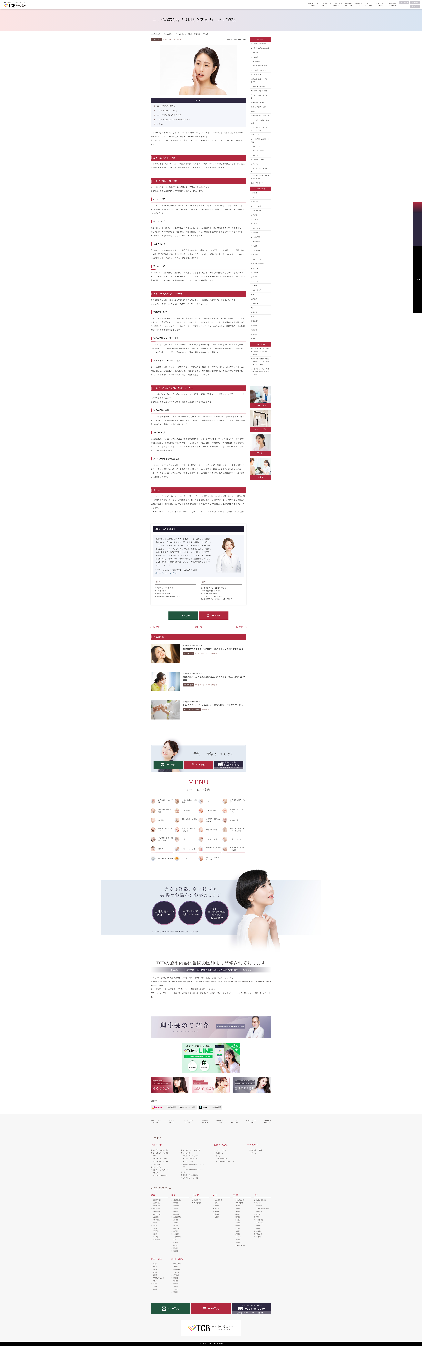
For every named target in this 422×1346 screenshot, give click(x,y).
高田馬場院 (156, 1208)
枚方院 (258, 1214)
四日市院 (238, 1237)
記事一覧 (198, 627)
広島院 (155, 1269)
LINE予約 (171, 765)
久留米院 (176, 1272)
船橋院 (175, 1242)
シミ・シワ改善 (256, 206)
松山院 (155, 1283)
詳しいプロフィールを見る (166, 573)
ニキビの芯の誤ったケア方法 (169, 115)
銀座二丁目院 (157, 1214)
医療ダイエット (235, 839)
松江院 (155, 1275)
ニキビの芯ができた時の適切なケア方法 (173, 120)
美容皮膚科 (254, 321)
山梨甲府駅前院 (241, 1245)
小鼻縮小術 (254, 303)
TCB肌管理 (170, 1107)
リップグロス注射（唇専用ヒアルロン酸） (260, 177)
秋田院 (217, 1217)
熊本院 (175, 1278)
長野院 (238, 1225)
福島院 (217, 1203)
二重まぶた (186, 839)
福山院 (155, 1272)
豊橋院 (238, 1211)
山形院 (217, 1214)
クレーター (254, 197)
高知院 (155, 1286)
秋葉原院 (155, 1217)
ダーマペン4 (255, 134)
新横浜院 (176, 1206)
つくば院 (176, 1234)
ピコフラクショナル (257, 151)
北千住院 (155, 1237)
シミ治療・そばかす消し (165, 801)
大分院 (175, 1289)
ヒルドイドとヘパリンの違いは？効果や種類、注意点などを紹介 (260, 371)
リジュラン (254, 285)
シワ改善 (254, 215)
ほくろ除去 (254, 272)
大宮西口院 (177, 1217)
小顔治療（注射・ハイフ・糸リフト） (237, 830)
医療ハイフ (254, 294)
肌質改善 (254, 330)
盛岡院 (217, 1211)
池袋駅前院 (156, 1211)
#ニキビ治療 (156, 39)
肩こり (160, 849)
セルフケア (254, 219)
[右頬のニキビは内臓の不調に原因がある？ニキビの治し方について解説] (198, 682)
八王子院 (155, 1231)
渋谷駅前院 (156, 1220)
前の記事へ (157, 627)
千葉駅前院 (177, 1237)
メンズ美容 (404, 2)
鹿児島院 (176, 1275)
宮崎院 (175, 1281)
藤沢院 (175, 1211)
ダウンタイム (255, 228)
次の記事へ (240, 627)
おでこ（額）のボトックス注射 (260, 121)
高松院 (155, 1281)
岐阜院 (238, 1214)
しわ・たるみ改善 (257, 210)
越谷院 (175, 1225)
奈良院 (258, 1231)
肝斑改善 (254, 334)
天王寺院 (259, 1206)
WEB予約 (215, 615)
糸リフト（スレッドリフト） (213, 858)
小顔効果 (254, 299)
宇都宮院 (176, 1228)
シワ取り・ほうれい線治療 (213, 820)
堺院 (257, 1217)
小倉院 (175, 1266)
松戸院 (175, 1245)
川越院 (175, 1223)
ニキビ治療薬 (255, 237)
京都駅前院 (259, 1220)
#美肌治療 (205, 710)
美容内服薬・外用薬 (165, 858)
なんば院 (259, 1203)
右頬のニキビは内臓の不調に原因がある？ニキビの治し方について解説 (260, 361)
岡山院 (155, 1264)
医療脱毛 (415, 6)
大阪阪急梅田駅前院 (262, 1208)
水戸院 (175, 1231)
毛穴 (252, 308)
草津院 (258, 1237)
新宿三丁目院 (157, 1200)
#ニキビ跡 (177, 39)
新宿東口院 (156, 1203)
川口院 (175, 1220)
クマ (207, 801)
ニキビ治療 (186, 811)
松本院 (238, 1228)
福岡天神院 (177, 1264)
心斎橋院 (259, 1211)
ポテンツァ (254, 164)
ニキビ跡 (254, 246)
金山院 (238, 1206)
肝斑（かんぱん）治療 (237, 801)
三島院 (238, 1223)
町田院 (155, 1225)
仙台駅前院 (218, 1200)
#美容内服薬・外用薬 (192, 710)
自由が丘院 (156, 1240)
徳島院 (155, 1289)
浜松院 (238, 1220)
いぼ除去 (254, 193)
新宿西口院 (156, 1206)
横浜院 (175, 1203)
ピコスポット (255, 255)
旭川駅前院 (197, 1203)
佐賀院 (175, 1286)
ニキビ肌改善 (255, 241)
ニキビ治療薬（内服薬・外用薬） (260, 140)
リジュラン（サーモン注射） (259, 170)
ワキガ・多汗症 (211, 839)
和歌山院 (259, 1234)
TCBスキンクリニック (186, 1107)
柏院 (174, 1240)
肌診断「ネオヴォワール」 (237, 811)
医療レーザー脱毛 (188, 849)
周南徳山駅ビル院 (158, 1278)
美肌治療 (254, 325)
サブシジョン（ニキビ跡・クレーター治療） (260, 129)
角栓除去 (161, 820)
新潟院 (238, 1234)
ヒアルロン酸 (255, 250)
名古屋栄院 (239, 1203)
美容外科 (415, 2)
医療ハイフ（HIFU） (258, 183)
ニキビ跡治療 (211, 811)
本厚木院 (176, 1214)
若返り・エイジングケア (165, 830)
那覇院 (175, 1292)
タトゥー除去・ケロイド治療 (237, 849)
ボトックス (254, 281)
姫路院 (258, 1228)
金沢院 (238, 1231)
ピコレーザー (255, 155)
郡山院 (217, 1206)
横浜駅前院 (177, 1200)
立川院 (155, 1228)
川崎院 (175, 1208)
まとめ (160, 124)
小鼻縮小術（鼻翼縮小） (213, 849)
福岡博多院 (177, 1269)
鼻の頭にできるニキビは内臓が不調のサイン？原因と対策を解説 (260, 351)
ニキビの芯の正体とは (166, 106)
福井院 (238, 1242)
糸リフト (254, 316)
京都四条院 (259, 1223)
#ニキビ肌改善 (211, 653)
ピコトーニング (256, 146)
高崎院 (175, 1248)
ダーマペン (254, 224)
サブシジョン (255, 202)
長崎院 (175, 1283)
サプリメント (187, 858)
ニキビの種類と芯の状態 (167, 111)
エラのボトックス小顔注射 (260, 115)
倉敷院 (155, 1266)
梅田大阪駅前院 (261, 1200)
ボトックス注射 (211, 830)
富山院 (238, 1240)
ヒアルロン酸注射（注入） (188, 830)
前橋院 (175, 1251)
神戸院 (258, 1225)
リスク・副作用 (256, 290)
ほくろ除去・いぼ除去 (189, 820)
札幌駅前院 (197, 1200)
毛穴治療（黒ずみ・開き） (165, 811)
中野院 (155, 1223)
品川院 (155, 1234)
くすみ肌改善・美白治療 (189, 801)
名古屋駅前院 (240, 1200)
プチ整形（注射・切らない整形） (165, 839)
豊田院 (238, 1208)
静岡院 (238, 1217)
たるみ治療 (234, 820)
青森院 (217, 1208)
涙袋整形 (254, 312)
